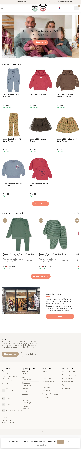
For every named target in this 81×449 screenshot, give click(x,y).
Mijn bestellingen (68, 378)
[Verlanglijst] (70, 8)
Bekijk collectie (39, 276)
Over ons (45, 371)
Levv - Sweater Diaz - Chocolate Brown (65, 96)
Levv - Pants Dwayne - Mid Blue (12, 96)
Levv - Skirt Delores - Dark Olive (38, 140)
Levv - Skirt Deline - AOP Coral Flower (67, 140)
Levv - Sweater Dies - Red (40, 95)
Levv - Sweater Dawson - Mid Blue (13, 184)
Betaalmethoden (47, 378)
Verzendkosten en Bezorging (48, 383)
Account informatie (68, 371)
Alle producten (67, 388)
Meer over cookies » (41, 445)
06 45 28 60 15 (11, 398)
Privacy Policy (47, 397)
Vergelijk (65, 385)
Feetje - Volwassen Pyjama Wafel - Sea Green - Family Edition (18, 255)
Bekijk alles (39, 204)
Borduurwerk (46, 390)
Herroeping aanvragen (70, 375)
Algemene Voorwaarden (50, 394)
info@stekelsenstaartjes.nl (14, 410)
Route (60, 316)
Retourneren (46, 387)
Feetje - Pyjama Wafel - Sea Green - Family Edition (53, 255)
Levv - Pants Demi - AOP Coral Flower (12, 140)
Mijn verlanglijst (67, 381)
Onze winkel (28, 354)
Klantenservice (10, 354)
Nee (68, 442)
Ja (60, 442)
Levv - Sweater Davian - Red (39, 184)
